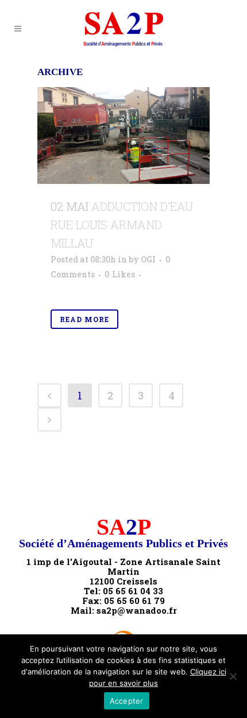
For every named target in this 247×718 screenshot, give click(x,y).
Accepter (127, 700)
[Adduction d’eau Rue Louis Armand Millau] (123, 135)
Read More (84, 319)
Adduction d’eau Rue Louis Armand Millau (122, 224)
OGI (148, 259)
